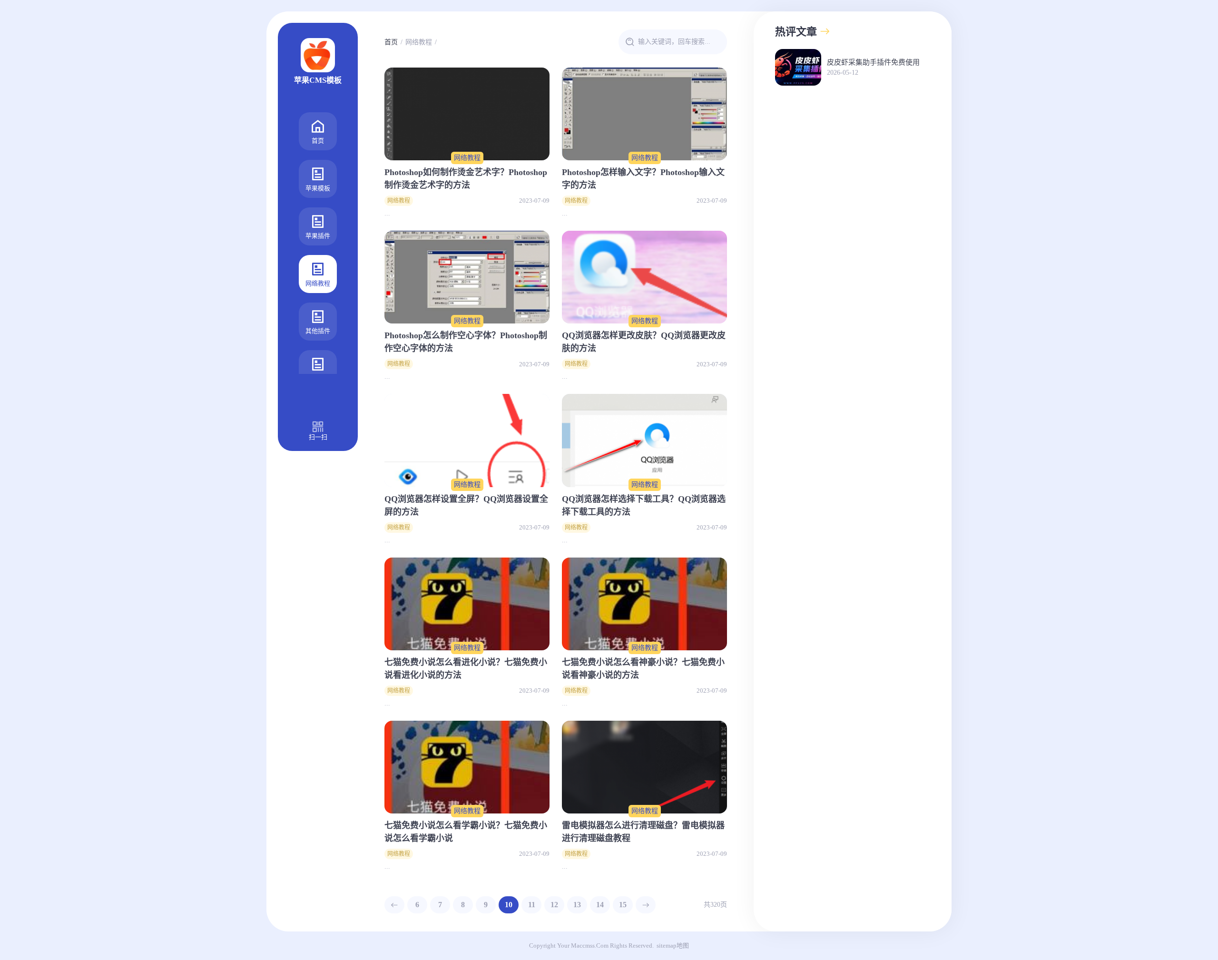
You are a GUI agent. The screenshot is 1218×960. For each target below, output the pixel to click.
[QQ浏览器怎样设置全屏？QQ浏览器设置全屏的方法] (467, 440)
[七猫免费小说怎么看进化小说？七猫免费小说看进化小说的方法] (467, 604)
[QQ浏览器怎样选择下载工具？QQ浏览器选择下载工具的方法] (644, 440)
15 (623, 905)
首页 (318, 140)
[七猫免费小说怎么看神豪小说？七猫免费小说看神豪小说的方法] (644, 604)
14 (600, 905)
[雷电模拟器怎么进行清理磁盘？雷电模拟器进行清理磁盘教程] (644, 767)
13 (577, 905)
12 (554, 905)
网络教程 (317, 283)
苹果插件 (317, 235)
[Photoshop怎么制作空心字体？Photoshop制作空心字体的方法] (467, 277)
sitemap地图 (673, 945)
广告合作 (317, 378)
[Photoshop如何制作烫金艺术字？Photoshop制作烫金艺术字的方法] (467, 114)
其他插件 (317, 330)
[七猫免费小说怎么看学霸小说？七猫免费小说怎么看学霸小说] (467, 767)
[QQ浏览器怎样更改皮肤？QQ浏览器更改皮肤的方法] (644, 277)
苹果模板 (317, 188)
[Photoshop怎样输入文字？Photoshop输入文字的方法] (644, 114)
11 (531, 905)
